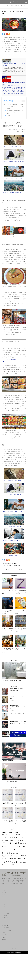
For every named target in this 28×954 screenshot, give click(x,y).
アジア (21, 833)
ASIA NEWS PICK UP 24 (9, 833)
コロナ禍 (10, 842)
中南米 (3, 903)
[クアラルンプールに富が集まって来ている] (14, 185)
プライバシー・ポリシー (7, 932)
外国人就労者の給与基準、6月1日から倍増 (12, 146)
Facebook (4, 941)
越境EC (4, 866)
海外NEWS (4, 913)
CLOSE (23, 100)
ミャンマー (21, 854)
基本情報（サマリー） (16, 857)
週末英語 (7, 866)
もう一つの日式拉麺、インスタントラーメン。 (15, 113)
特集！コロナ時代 (5, 915)
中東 (2, 899)
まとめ (8, 115)
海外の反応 (12, 860)
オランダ (8, 839)
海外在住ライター (15, 563)
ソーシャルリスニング (11, 844)
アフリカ (3, 907)
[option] (14, 672)
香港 (13, 866)
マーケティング (14, 854)
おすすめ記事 (14, 660)
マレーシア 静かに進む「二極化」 (10, 555)
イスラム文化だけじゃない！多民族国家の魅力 (15, 107)
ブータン (19, 851)
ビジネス (17, 847)
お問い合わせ (4, 935)
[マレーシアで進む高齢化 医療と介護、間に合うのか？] (14, 154)
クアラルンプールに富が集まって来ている (12, 192)
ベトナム (23, 851)
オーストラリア (13, 839)
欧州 (7, 860)
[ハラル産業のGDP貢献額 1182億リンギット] (14, 171)
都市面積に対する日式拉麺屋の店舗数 (15, 110)
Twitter (3, 938)
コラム (22, 839)
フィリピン (13, 851)
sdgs (18, 833)
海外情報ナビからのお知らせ (8, 930)
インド (11, 836)
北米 (2, 901)
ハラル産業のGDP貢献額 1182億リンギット (12, 178)
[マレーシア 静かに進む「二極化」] (14, 548)
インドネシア (16, 836)
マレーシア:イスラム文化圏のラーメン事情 (14, 104)
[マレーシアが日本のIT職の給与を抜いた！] (14, 533)
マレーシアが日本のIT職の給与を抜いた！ (12, 540)
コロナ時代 (5, 842)
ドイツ (23, 844)
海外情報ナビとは (5, 928)
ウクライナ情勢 (23, 836)
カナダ (18, 839)
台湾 (10, 857)
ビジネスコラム (6, 565)
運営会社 (3, 933)
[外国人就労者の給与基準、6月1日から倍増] (14, 140)
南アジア (6, 857)
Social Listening (5, 919)
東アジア (23, 857)
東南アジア (9, 563)
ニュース (9, 847)
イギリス (6, 836)
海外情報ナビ (14, 2)
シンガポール (17, 842)
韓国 (10, 866)
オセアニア (4, 839)
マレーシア (5, 563)
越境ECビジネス (5, 917)
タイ (21, 844)
